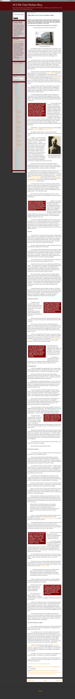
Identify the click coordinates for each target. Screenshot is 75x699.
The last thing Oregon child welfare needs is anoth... (18, 127)
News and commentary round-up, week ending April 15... (18, 136)
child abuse (45, 670)
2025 (16, 86)
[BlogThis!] (32, 668)
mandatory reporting (42, 673)
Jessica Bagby (33, 673)
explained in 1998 (45, 565)
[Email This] (30, 668)
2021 (16, 92)
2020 (16, 94)
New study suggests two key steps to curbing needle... (18, 117)
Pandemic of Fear (16, 72)
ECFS (56, 670)
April (16, 108)
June (16, 105)
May (16, 107)
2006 (16, 168)
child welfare (52, 670)
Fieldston (55, 672)
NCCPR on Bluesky (16, 69)
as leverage (36, 129)
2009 (16, 163)
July (16, 104)
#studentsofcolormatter (36, 670)
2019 (16, 95)
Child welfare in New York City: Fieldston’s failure (18, 131)
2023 (16, 89)
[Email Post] (28, 668)
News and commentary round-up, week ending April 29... (18, 112)
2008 (16, 165)
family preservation (48, 672)
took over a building (50, 73)
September (17, 101)
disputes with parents (47, 129)
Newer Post (31, 680)
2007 (16, 166)
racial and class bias (36, 176)
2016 (16, 156)
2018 (16, 153)
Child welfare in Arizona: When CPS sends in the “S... (18, 145)
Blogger (40, 691)
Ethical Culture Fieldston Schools (35, 672)
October (17, 99)
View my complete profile (17, 59)
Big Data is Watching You (17, 70)
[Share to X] (33, 668)
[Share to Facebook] (34, 668)
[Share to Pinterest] (35, 668)
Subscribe (16, 18)
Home (45, 680)
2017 (16, 154)
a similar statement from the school (48, 518)
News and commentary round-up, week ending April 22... (18, 122)
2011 (15, 160)
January (17, 151)
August (16, 102)
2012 (16, 159)
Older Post (59, 680)
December (17, 96)
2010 (16, 162)
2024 (16, 88)
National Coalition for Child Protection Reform (18, 42)
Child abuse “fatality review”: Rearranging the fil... (18, 141)
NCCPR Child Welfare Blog (27, 4)
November (17, 98)
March (16, 148)
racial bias (50, 673)
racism (54, 673)
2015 (16, 157)
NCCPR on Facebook (17, 67)
